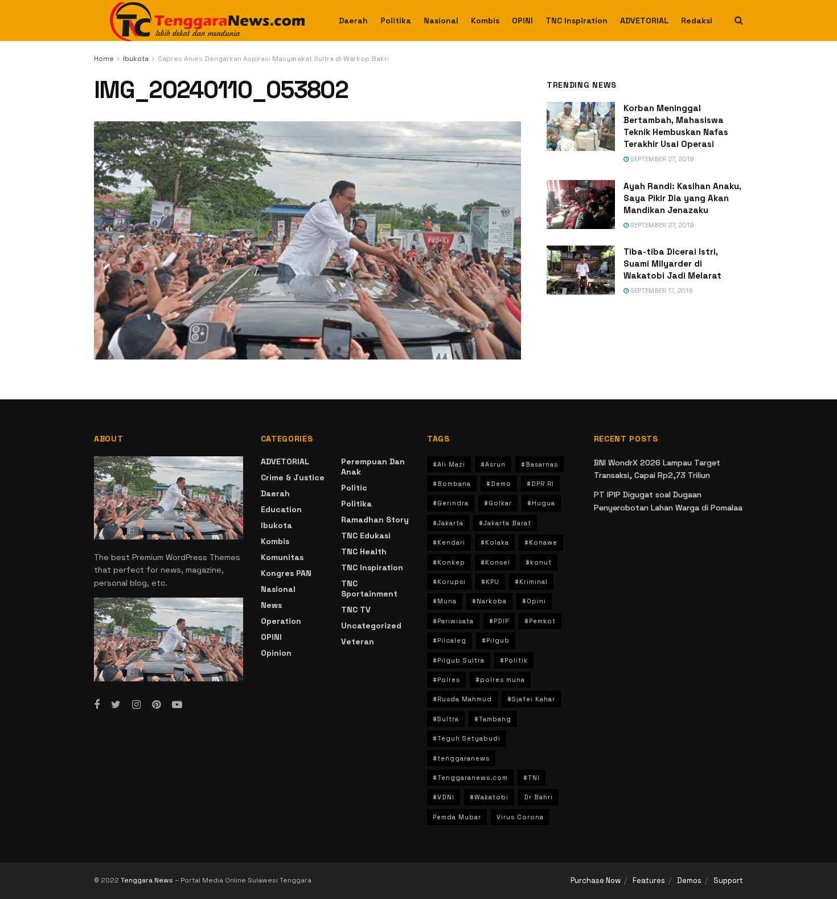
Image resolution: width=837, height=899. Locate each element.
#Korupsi (449, 582)
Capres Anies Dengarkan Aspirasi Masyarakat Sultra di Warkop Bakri (273, 58)
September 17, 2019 (661, 291)
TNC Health (364, 551)
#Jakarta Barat (505, 523)
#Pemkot (540, 621)
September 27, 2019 (661, 159)
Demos (689, 880)
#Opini (534, 601)
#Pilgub (496, 640)
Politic (354, 488)
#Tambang (492, 719)
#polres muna (500, 680)
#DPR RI (540, 484)
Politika (395, 20)
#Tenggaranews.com (470, 778)
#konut (539, 562)
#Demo (498, 484)
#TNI (531, 778)
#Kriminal (531, 582)
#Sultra (446, 719)
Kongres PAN (286, 573)
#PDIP (499, 621)
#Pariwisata (453, 621)
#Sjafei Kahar (531, 699)
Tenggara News (148, 880)
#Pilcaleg (449, 640)
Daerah (353, 20)
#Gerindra (451, 503)
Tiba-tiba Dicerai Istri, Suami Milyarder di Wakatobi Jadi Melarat (672, 263)
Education (281, 509)
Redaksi (696, 20)
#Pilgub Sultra (459, 660)
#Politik (514, 660)
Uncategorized (371, 625)
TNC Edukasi (366, 535)
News (271, 605)
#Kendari (449, 542)
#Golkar (498, 503)
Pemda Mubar (457, 817)
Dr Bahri (538, 797)
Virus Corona (520, 817)
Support (728, 880)
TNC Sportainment (369, 588)
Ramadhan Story (375, 519)
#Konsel (495, 562)
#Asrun (493, 464)
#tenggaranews (461, 758)
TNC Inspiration (576, 20)
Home (104, 58)
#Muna (445, 601)
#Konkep (449, 562)
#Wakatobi (489, 797)
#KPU (490, 582)
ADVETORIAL (644, 20)
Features (649, 880)
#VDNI (443, 797)
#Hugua (541, 503)
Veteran (357, 641)
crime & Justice (293, 477)
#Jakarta (448, 523)
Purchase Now (596, 880)
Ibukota (136, 58)
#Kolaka (495, 542)
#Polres (446, 680)
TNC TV (356, 609)
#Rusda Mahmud (462, 699)
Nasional (441, 20)
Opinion (276, 653)
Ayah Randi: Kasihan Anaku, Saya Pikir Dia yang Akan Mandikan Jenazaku (682, 198)
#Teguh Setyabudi (466, 738)
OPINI (522, 20)
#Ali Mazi (449, 464)
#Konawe (540, 542)
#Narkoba (489, 601)
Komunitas (282, 557)
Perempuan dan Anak (373, 466)
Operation (281, 621)
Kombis (485, 20)
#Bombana (452, 484)
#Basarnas (539, 464)
